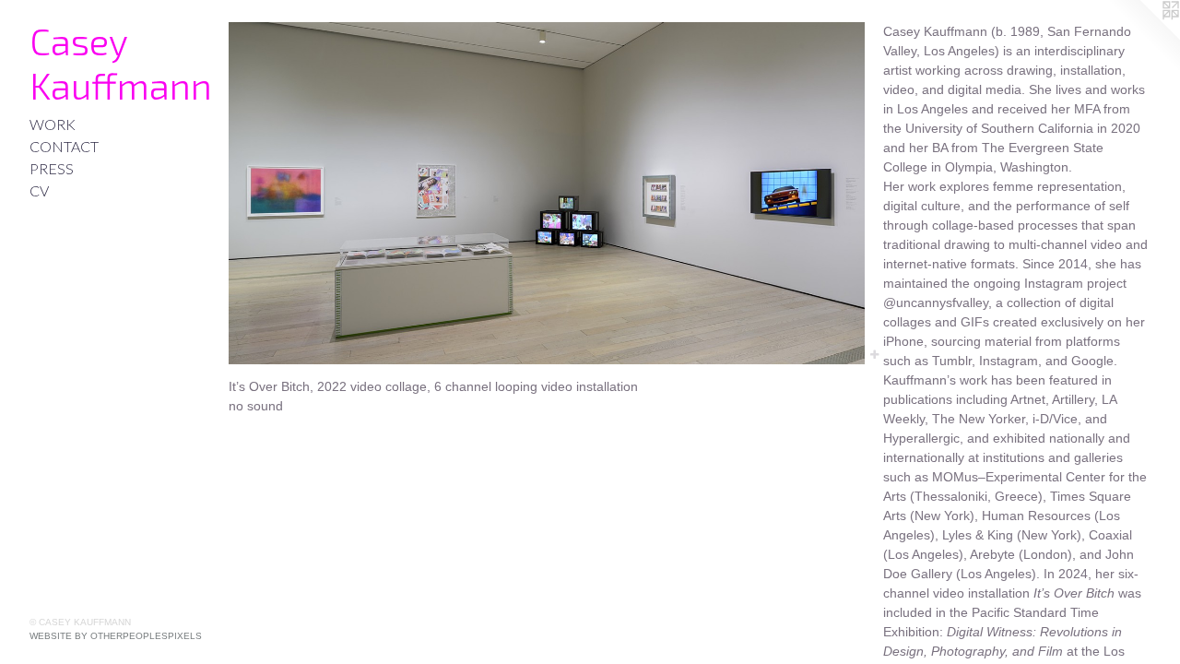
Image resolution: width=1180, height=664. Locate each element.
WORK (53, 124)
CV (39, 190)
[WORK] (547, 193)
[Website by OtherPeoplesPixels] (1143, 37)
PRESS (52, 168)
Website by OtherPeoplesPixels (116, 636)
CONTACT (64, 146)
